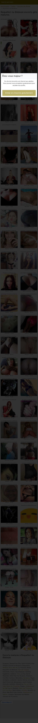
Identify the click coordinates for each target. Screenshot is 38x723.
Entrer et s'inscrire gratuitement (19, 93)
